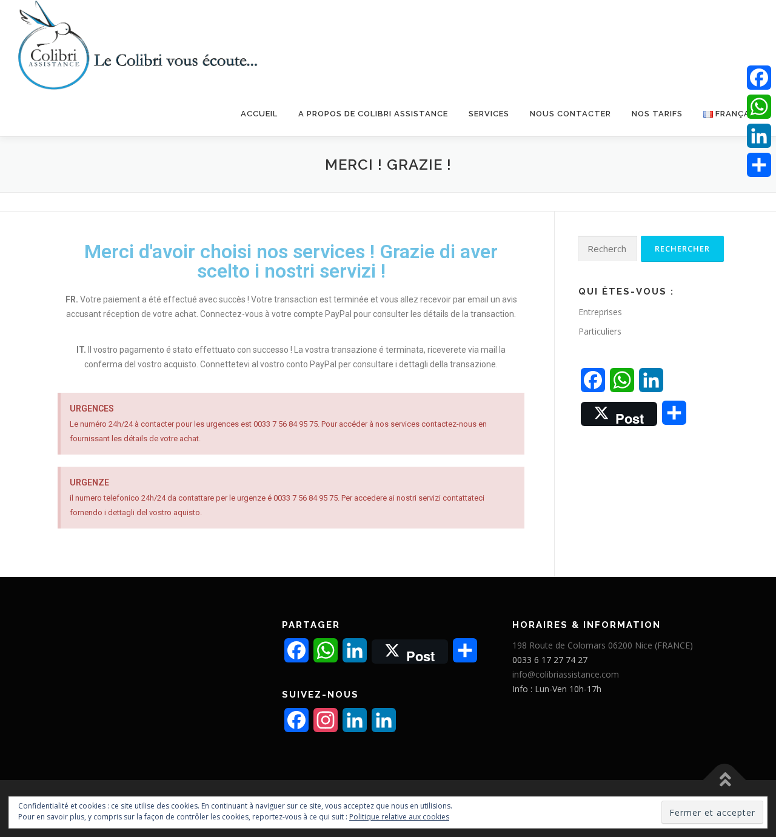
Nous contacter (570, 113)
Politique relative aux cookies (399, 817)
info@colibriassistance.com (565, 674)
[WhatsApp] (759, 106)
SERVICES (489, 113)
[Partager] (759, 164)
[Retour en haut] (724, 780)
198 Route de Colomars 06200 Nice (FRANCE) (602, 645)
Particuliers (599, 331)
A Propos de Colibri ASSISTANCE (373, 113)
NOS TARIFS (657, 113)
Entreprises (600, 312)
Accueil (259, 113)
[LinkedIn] (759, 135)
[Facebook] (759, 77)
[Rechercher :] (607, 249)
